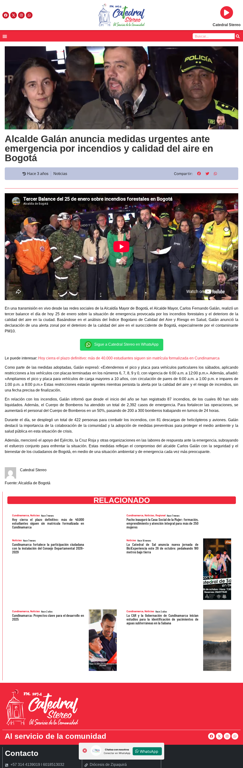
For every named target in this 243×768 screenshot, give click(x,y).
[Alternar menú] (4, 36)
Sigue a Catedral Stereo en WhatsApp (126, 345)
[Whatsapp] (29, 15)
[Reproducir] (227, 12)
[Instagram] (21, 15)
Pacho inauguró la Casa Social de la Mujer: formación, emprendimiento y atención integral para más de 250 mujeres (162, 523)
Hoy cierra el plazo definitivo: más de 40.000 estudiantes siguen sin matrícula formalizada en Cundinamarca (129, 358)
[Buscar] (238, 36)
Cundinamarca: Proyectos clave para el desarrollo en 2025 (48, 617)
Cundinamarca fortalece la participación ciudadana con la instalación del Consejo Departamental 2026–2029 (48, 548)
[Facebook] (5, 15)
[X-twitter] (13, 15)
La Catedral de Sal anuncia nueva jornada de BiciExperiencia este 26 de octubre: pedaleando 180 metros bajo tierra (162, 548)
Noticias (60, 174)
